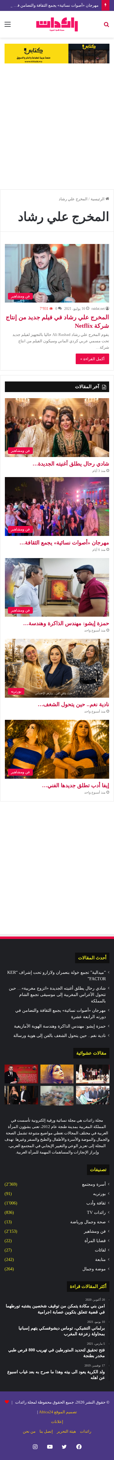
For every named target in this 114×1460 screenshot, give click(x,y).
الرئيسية (98, 199)
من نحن (29, 1431)
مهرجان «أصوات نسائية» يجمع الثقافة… (64, 543)
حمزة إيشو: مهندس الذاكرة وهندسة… (66, 623)
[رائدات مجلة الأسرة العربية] (56, 24)
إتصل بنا (46, 1431)
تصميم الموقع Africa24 (58, 1412)
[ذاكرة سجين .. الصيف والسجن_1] (57, 1096)
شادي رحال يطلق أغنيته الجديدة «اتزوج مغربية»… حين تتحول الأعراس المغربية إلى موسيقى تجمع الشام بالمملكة (57, 994)
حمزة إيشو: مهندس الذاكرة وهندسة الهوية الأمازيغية (60, 1026)
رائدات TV (96, 1212)
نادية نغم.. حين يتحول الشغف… (73, 704)
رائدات (85, 1431)
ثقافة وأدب (96, 1203)
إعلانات (57, 1421)
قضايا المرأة (95, 1240)
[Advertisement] (57, 126)
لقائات (100, 1250)
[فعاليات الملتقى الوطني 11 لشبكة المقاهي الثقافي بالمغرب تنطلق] (92, 1074)
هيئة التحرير (66, 1431)
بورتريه (99, 1193)
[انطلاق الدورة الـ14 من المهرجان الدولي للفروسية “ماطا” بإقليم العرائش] (92, 1095)
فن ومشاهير (95, 1231)
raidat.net (98, 309)
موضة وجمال (94, 1269)
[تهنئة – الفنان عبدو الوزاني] (21, 1074)
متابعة (100, 1259)
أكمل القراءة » (92, 359)
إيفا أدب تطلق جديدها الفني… (75, 785)
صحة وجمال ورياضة (88, 1222)
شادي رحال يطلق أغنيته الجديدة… (71, 464)
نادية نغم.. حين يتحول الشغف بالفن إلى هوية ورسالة (59, 1035)
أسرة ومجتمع (94, 1184)
